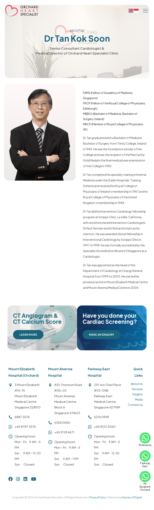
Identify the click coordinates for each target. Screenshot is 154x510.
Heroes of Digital (132, 497)
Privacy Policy (97, 497)
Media (139, 399)
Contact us (135, 404)
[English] (131, 10)
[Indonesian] (136, 10)
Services (137, 389)
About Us (137, 384)
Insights (138, 394)
